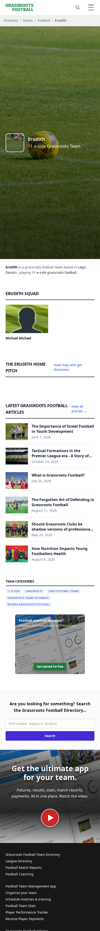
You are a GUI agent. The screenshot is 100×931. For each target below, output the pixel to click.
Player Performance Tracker (27, 912)
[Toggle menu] (90, 7)
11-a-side (39, 272)
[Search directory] (77, 7)
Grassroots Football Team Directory (33, 854)
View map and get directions (68, 367)
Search (50, 735)
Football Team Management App (31, 886)
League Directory (19, 861)
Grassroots (34, 591)
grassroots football (62, 272)
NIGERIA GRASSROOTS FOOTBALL (28, 604)
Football (44, 20)
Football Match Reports (24, 867)
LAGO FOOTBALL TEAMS (63, 591)
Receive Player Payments (25, 919)
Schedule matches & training (28, 899)
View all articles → (79, 408)
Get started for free (50, 666)
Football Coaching (19, 874)
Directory (11, 20)
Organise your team (21, 892)
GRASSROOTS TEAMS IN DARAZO (28, 598)
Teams (28, 20)
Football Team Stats (21, 906)
